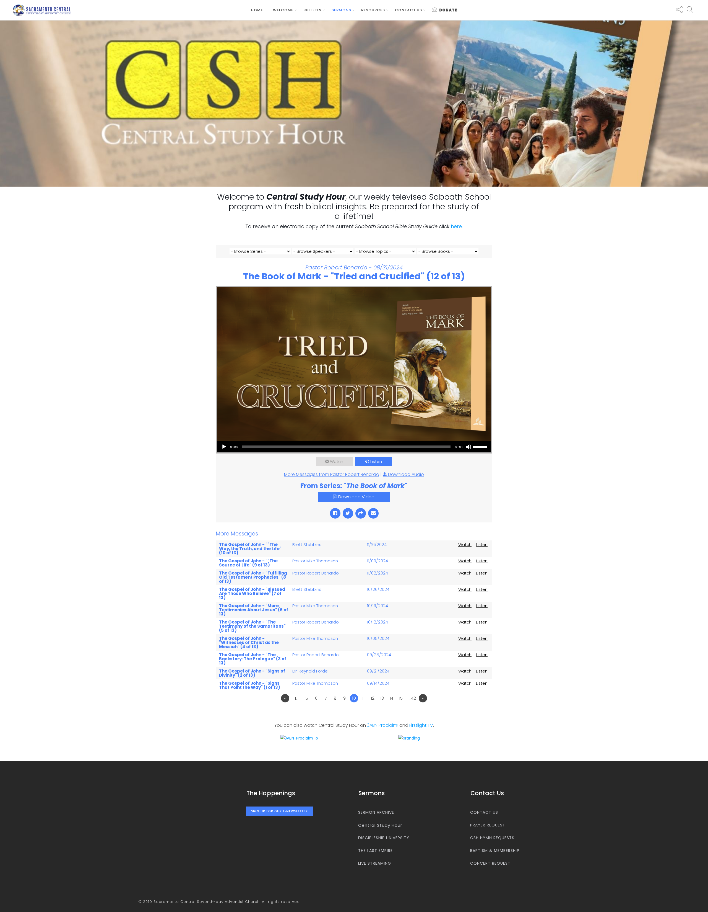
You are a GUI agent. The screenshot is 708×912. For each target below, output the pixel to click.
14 (391, 698)
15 (401, 698)
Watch (336, 461)
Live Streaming (374, 863)
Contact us (408, 10)
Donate (448, 10)
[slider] (480, 446)
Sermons (341, 10)
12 (372, 698)
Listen (376, 461)
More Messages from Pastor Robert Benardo (331, 474)
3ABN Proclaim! (382, 725)
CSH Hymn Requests (492, 838)
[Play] (224, 447)
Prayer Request (487, 825)
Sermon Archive (376, 812)
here (456, 226)
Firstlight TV (421, 725)
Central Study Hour (380, 825)
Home (257, 10)
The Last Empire (375, 850)
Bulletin (312, 10)
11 (363, 698)
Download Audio (406, 474)
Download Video (356, 497)
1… (296, 698)
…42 (412, 698)
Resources (373, 10)
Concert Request (490, 863)
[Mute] (468, 447)
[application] (354, 446)
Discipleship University (383, 838)
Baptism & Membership (494, 850)
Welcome (283, 10)
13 (382, 698)
